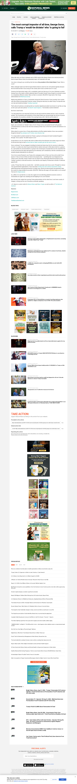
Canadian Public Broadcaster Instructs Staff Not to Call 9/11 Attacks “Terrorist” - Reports (32, 617)
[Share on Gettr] (31, 34)
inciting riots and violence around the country (49, 166)
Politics (19, 17)
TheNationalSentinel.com (17, 200)
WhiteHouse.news (25, 96)
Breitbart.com (14, 194)
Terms (45, 769)
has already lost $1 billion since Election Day (32, 133)
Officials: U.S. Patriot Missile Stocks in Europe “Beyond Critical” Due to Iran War (29, 579)
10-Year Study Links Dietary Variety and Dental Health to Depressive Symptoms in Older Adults (33, 647)
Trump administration (34, 37)
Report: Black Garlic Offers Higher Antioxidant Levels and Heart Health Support (30, 643)
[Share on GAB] (25, 34)
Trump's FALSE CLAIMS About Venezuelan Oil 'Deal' (40, 706)
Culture (26, 17)
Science (34, 18)
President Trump (25, 37)
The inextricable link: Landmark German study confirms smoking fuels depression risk (31, 640)
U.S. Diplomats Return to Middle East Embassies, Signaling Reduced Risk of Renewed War (32, 599)
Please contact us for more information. (19, 434)
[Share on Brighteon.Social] (12, 34)
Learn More (54, 779)
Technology (41, 18)
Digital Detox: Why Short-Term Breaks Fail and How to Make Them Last (28, 632)
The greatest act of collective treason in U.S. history (41, 389)
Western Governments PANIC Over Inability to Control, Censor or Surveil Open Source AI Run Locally (44, 729)
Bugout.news (14, 191)
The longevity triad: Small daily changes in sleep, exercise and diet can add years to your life (32, 609)
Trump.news (43, 37)
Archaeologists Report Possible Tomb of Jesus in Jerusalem (25, 654)
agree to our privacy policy (21, 781)
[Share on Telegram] (22, 34)
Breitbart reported (32, 103)
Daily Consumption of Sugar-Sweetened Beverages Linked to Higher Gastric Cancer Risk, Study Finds (35, 658)
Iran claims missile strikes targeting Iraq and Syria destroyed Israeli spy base (46, 275)
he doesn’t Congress (35, 107)
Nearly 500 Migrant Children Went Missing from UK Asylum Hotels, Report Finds (30, 595)
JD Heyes (21, 31)
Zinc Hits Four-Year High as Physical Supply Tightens (23, 629)
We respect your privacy (38, 759)
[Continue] (52, 756)
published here (35, 773)
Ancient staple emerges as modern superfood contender (24, 591)
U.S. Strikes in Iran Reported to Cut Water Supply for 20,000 (25, 576)
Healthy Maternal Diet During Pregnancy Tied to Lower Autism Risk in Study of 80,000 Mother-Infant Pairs (36, 650)
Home (13, 17)
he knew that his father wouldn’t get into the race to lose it (41, 142)
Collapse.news (21, 172)
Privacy (41, 769)
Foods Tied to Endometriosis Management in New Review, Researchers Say (29, 636)
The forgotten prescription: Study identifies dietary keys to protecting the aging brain (31, 613)
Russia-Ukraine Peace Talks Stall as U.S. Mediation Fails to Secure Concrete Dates (30, 606)
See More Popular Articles (38, 662)
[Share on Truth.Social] (28, 34)
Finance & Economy (46, 17)
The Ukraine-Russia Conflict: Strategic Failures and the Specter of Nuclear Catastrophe (31, 602)
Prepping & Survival (59, 17)
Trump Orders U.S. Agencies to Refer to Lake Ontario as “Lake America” (28, 572)
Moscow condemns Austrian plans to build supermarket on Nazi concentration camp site (31, 568)
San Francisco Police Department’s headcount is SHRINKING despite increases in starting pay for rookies (44, 288)
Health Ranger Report (16, 686)
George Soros (17, 37)
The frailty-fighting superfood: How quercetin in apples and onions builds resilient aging (31, 620)
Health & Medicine (34, 17)
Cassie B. (35, 237)
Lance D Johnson (36, 249)
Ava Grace (35, 285)
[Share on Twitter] (19, 34)
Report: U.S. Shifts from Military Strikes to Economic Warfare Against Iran (28, 583)
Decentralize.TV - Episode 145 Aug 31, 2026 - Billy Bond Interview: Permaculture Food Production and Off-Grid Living (44, 699)
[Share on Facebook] (15, 34)
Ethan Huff (35, 261)
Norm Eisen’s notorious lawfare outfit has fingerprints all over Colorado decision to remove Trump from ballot (45, 378)
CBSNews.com (15, 197)
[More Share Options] (34, 34)
